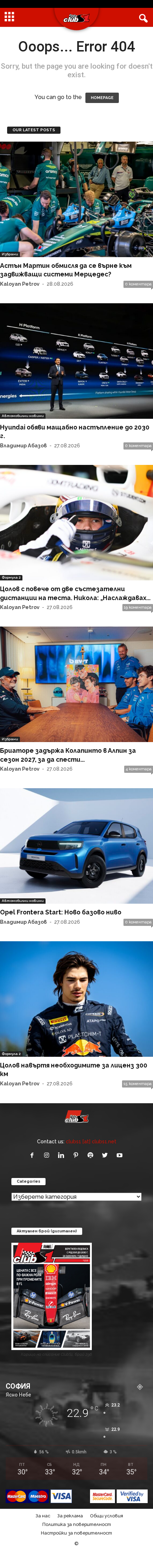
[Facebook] (33, 1156)
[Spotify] (92, 1156)
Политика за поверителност (76, 1524)
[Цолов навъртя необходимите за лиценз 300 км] (76, 999)
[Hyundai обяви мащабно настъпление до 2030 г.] (76, 361)
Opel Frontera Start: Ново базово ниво (60, 912)
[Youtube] (120, 1156)
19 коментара (138, 607)
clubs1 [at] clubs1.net (91, 1141)
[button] (142, 17)
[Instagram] (48, 1156)
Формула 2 (11, 577)
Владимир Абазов (23, 445)
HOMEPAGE (102, 97)
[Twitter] (106, 1156)
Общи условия (106, 1515)
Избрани (10, 254)
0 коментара (138, 284)
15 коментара (137, 1083)
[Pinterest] (77, 1156)
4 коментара (139, 769)
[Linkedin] (63, 1156)
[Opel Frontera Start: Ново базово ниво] (76, 846)
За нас (43, 1515)
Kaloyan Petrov (19, 284)
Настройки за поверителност (76, 1533)
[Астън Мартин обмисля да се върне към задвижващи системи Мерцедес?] (76, 199)
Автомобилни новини (23, 416)
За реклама (70, 1515)
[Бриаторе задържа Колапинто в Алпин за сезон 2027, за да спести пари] (76, 684)
